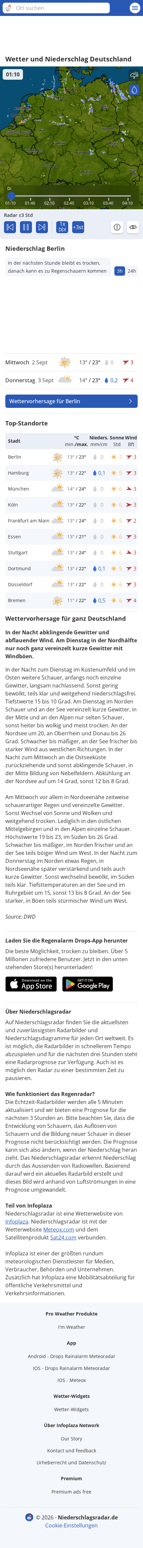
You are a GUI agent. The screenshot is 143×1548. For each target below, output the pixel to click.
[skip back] (10, 227)
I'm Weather (71, 1327)
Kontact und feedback (71, 1450)
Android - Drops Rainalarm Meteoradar (71, 1356)
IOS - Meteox (72, 1380)
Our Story (71, 1438)
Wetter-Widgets (71, 1409)
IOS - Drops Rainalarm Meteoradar (71, 1368)
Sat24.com (63, 1237)
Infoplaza (16, 1221)
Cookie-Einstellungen (71, 1525)
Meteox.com (58, 1229)
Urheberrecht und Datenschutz (71, 1462)
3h (120, 271)
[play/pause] (26, 227)
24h (132, 271)
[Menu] (135, 8)
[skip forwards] (42, 227)
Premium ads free (71, 1492)
